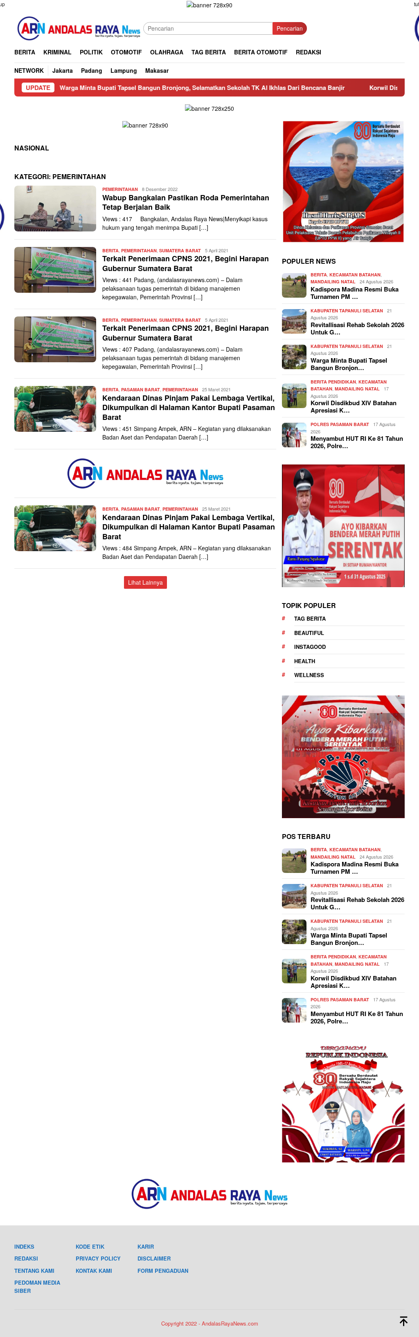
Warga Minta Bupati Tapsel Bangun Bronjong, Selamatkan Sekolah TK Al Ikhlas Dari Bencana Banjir (154, 87)
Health (304, 661)
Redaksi (26, 1258)
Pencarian (290, 28)
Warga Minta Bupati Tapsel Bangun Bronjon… (349, 364)
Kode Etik (90, 1246)
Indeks (24, 1246)
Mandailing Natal (333, 281)
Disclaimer (154, 1258)
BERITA (110, 250)
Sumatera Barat (180, 250)
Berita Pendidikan (333, 382)
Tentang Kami (34, 1270)
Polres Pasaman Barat (340, 424)
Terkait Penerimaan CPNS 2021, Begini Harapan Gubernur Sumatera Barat (185, 263)
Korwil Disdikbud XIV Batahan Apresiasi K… (353, 406)
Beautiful (309, 633)
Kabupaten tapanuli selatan (347, 310)
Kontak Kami (94, 1270)
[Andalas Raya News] (78, 27)
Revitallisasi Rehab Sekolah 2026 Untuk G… (357, 328)
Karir (145, 1246)
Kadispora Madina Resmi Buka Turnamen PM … (355, 292)
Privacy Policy (98, 1258)
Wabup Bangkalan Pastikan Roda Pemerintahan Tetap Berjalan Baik (185, 202)
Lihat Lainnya (145, 582)
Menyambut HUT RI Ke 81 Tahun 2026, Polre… (357, 442)
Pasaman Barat (140, 389)
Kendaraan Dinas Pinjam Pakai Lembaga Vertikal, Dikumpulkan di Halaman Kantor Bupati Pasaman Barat (188, 407)
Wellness (309, 675)
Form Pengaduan (162, 1270)
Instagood (310, 647)
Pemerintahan (120, 189)
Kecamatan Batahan (355, 274)
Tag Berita (310, 618)
